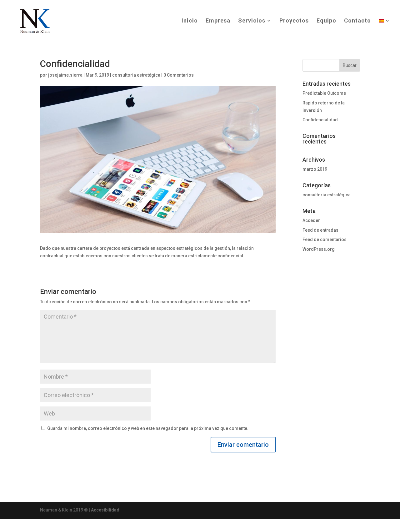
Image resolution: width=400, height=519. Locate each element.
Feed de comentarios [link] (324, 239)
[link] (33, 20)
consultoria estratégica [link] (136, 75)
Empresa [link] (218, 21)
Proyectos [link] (294, 21)
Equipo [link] (326, 21)
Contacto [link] (357, 21)
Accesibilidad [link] (105, 509)
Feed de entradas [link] (320, 230)
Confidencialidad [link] (320, 119)
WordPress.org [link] (318, 249)
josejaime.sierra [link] (65, 75)
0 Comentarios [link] (178, 75)
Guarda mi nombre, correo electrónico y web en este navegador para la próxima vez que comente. (147, 428)
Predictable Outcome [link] (324, 93)
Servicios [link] (251, 21)
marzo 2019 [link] (314, 169)
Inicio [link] (190, 21)
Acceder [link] (311, 220)
